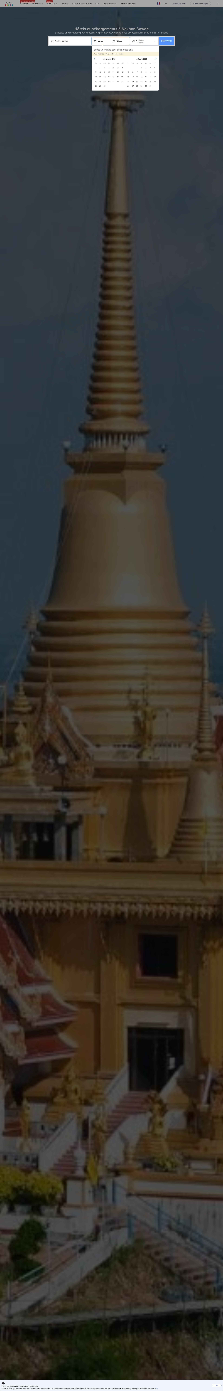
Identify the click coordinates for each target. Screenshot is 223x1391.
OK (217, 1385)
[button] (95, 59)
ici (157, 1388)
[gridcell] (100, 67)
